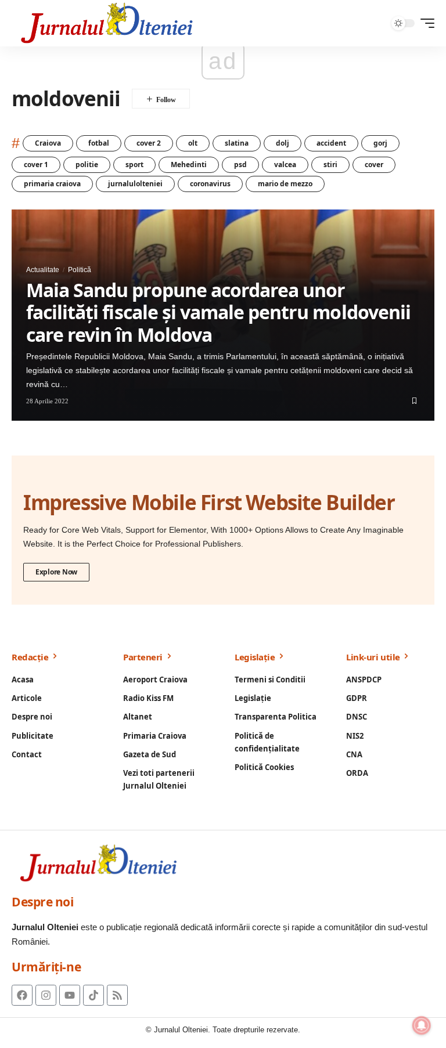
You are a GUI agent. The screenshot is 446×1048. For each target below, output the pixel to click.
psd (240, 164)
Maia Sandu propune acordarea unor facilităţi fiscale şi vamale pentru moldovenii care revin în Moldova (218, 312)
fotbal (98, 143)
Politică (79, 270)
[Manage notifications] (421, 1025)
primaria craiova (52, 184)
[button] (424, 23)
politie (86, 164)
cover (374, 164)
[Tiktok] (93, 995)
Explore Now (56, 572)
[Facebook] (22, 995)
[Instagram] (45, 995)
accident (331, 143)
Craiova (48, 143)
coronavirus (210, 184)
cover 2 (148, 143)
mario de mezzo (285, 184)
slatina (237, 143)
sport (134, 164)
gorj (380, 143)
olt (192, 143)
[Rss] (117, 995)
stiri (330, 164)
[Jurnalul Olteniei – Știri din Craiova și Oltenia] (107, 23)
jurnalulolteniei (135, 184)
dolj (282, 143)
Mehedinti (189, 164)
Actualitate (42, 270)
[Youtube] (69, 995)
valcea (285, 164)
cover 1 (36, 164)
